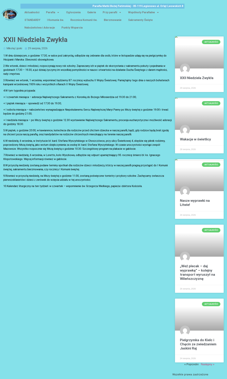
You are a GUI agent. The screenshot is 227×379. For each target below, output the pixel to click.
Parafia (50, 12)
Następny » (207, 364)
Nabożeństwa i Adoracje (39, 27)
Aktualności (31, 12)
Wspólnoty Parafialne (141, 12)
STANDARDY (32, 20)
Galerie (91, 12)
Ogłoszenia (73, 12)
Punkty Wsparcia (72, 27)
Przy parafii (110, 12)
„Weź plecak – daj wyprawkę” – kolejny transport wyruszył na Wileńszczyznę (197, 272)
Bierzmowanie (112, 20)
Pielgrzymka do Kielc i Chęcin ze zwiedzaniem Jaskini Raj (198, 344)
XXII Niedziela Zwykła (196, 78)
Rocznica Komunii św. (83, 20)
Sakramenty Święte (140, 20)
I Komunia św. (55, 20)
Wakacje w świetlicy (195, 139)
